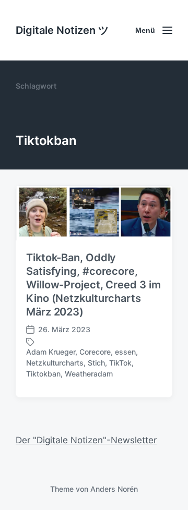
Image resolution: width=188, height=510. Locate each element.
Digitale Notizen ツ (62, 30)
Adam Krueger (50, 351)
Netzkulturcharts (55, 362)
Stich (96, 362)
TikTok (120, 362)
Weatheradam (89, 373)
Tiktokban (43, 373)
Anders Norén (114, 488)
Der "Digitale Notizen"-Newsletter (86, 440)
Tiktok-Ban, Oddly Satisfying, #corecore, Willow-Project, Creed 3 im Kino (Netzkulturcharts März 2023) (93, 284)
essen (125, 351)
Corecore (95, 351)
